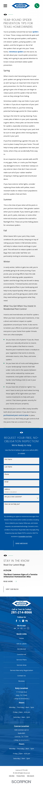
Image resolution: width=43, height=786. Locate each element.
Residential (21, 649)
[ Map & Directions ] (21, 698)
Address (7, 489)
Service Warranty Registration (21, 670)
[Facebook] (16, 621)
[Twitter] (20, 621)
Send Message (21, 543)
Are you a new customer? (13, 497)
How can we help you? (12, 504)
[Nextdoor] (26, 621)
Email (6, 482)
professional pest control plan (16, 415)
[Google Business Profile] (23, 621)
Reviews (21, 681)
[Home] (21, 6)
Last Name (8, 467)
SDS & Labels (22, 644)
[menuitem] (11, 775)
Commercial (21, 654)
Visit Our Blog (12, 589)
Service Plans (21, 660)
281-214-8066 (21, 612)
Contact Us (21, 676)
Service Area (21, 665)
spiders (35, 32)
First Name (8, 459)
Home (21, 638)
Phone (7, 474)
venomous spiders (16, 52)
